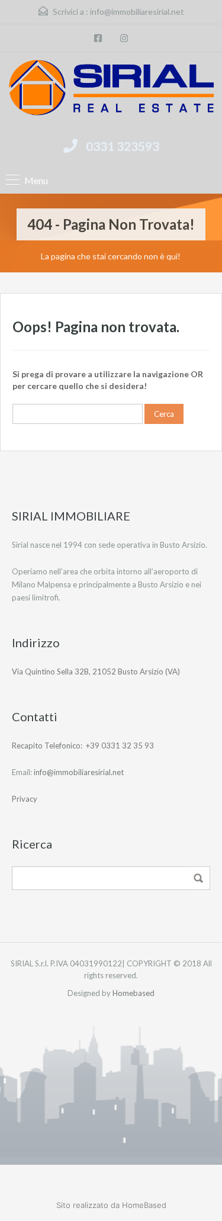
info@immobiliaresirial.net (137, 12)
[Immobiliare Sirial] (111, 89)
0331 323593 (122, 146)
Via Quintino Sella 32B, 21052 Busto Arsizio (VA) (96, 671)
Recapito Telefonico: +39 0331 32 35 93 (83, 745)
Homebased (133, 993)
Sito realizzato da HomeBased (111, 1205)
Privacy (24, 799)
